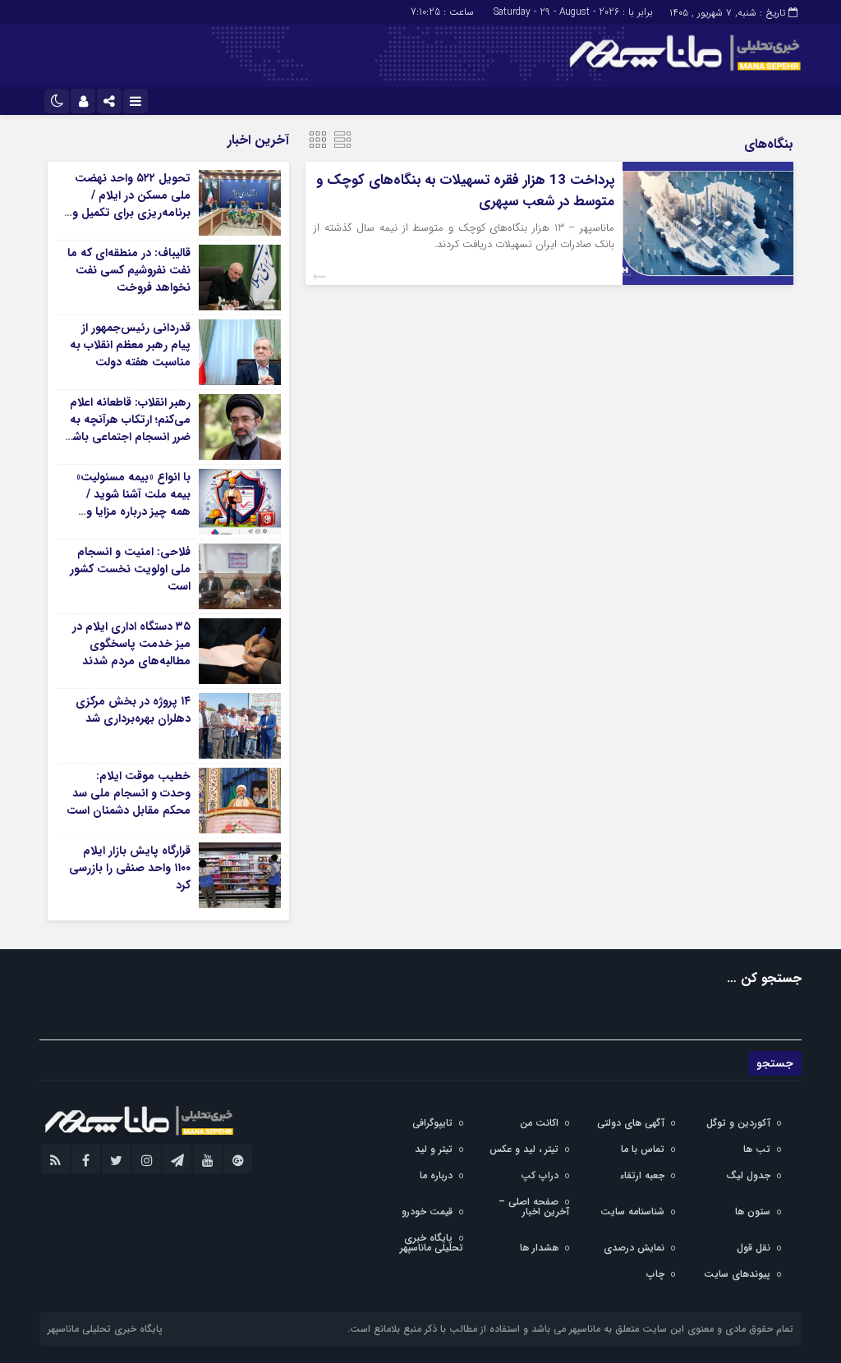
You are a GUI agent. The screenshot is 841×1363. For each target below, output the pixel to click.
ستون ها (752, 1211)
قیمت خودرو (427, 1211)
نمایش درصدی (634, 1247)
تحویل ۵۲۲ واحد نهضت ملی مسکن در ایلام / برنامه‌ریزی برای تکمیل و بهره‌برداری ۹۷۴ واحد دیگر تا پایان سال (129, 212)
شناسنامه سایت (632, 1211)
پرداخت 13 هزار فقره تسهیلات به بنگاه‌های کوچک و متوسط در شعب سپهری (465, 191)
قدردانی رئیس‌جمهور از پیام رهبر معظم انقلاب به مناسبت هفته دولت (130, 345)
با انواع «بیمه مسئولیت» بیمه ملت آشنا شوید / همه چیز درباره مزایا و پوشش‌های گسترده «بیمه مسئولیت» (130, 511)
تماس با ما (642, 1149)
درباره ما (436, 1175)
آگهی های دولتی (630, 1123)
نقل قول (753, 1247)
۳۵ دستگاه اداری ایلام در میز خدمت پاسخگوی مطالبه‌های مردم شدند (131, 643)
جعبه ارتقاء (642, 1175)
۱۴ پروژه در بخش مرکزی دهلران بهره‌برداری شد (133, 709)
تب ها (756, 1149)
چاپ (655, 1274)
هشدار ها (539, 1247)
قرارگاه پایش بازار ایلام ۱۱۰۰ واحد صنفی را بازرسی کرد (130, 868)
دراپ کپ (539, 1175)
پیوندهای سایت (737, 1274)
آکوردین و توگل (738, 1123)
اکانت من (539, 1123)
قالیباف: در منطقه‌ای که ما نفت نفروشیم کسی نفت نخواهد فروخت (129, 270)
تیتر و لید (434, 1149)
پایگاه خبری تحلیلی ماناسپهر (431, 1242)
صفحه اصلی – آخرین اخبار (534, 1206)
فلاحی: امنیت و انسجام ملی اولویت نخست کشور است (130, 569)
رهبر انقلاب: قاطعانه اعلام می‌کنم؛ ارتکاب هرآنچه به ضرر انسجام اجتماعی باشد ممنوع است (129, 428)
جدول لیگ (748, 1175)
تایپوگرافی (432, 1123)
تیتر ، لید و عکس (523, 1149)
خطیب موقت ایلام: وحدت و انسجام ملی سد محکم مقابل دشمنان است (129, 793)
